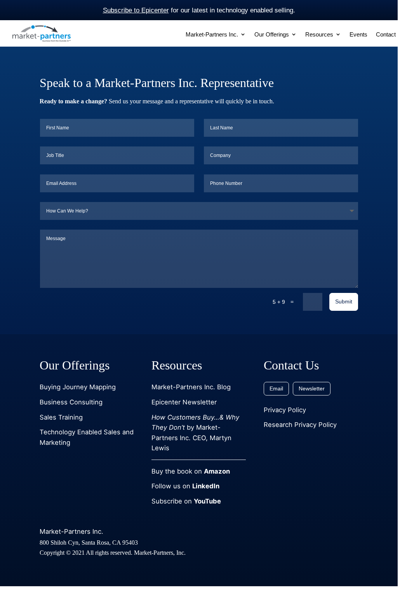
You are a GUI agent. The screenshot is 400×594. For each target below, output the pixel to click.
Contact (386, 34)
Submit (343, 301)
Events (358, 34)
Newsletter (312, 388)
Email (276, 388)
